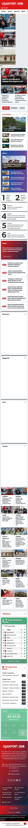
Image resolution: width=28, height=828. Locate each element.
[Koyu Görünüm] (2, 8)
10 (13, 84)
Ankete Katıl (7, 256)
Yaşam (8, 233)
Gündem (8, 195)
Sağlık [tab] (22, 108)
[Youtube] (17, 780)
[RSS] (19, 780)
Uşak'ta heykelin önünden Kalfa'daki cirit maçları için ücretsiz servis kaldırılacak (16, 306)
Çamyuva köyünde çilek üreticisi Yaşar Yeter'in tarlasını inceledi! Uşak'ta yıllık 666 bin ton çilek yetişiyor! (23, 199)
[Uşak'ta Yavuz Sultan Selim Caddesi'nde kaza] (7, 573)
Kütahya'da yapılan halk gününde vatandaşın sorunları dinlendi (15, 264)
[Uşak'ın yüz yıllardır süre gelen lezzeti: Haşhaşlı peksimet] (5, 178)
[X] (11, 780)
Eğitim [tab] (6, 108)
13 (17, 84)
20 (26, 84)
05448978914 (15, 771)
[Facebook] (8, 780)
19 (24, 84)
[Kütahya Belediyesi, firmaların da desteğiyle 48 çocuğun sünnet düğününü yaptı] (20, 573)
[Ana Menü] (6, 8)
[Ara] (4, 8)
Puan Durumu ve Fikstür (20, 793)
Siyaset (10, 11)
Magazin (9, 205)
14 (18, 84)
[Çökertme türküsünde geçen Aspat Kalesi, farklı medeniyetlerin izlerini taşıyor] (20, 593)
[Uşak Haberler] (12, 3)
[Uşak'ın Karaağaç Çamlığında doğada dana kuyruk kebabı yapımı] (5, 189)
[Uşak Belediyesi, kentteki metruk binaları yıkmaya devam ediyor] (20, 553)
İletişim (16, 808)
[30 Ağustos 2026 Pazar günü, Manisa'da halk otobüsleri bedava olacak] (7, 491)
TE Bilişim (18, 812)
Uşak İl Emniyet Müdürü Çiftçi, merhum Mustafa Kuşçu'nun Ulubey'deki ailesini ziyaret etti (20, 520)
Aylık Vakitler (6, 737)
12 (15, 84)
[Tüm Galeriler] (25, 114)
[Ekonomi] (25, 314)
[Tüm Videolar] (25, 153)
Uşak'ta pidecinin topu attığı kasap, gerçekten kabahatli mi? (16, 235)
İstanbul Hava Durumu (19, 788)
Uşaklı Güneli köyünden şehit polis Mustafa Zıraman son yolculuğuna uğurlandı (15, 226)
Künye (11, 808)
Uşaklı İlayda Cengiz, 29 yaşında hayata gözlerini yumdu (9, 199)
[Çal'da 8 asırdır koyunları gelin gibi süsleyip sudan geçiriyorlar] (5, 135)
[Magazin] (25, 358)
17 (22, 84)
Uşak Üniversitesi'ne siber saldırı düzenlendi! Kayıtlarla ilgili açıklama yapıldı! (16, 298)
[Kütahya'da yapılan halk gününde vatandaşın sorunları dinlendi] (20, 491)
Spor (4, 402)
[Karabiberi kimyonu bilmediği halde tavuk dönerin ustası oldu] (5, 172)
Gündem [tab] (14, 108)
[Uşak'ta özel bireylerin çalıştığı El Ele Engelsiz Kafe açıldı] (7, 510)
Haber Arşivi (7, 802)
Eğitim (23, 11)
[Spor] (25, 402)
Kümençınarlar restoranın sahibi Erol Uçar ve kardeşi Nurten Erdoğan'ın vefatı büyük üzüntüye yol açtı (20, 542)
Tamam (3, 819)
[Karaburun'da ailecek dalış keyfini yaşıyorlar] (5, 146)
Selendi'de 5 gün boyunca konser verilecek (15, 208)
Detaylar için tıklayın (14, 661)
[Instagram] (14, 780)
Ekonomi (17, 11)
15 (19, 84)
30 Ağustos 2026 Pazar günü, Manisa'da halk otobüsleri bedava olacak (16, 280)
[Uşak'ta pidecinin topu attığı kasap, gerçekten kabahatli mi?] (7, 593)
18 (23, 84)
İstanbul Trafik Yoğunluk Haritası (6, 793)
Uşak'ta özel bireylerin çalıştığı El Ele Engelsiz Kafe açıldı (16, 272)
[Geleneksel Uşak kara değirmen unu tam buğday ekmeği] (5, 183)
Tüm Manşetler (8, 797)
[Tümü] (25, 243)
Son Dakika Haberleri (18, 798)
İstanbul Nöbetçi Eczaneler (7, 788)
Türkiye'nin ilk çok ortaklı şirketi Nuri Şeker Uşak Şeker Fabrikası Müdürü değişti (16, 217)
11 (14, 84)
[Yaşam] (25, 446)
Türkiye (3, 11)
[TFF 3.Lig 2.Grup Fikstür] (25, 668)
